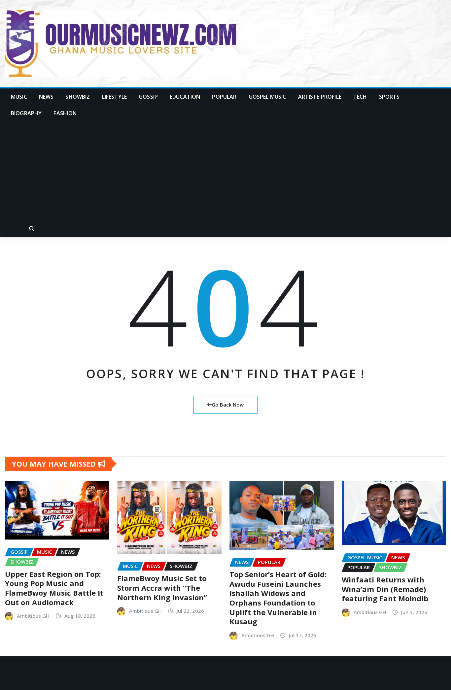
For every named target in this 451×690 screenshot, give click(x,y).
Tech (360, 96)
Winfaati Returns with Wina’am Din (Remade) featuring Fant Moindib (385, 589)
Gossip (148, 96)
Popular (224, 96)
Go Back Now (228, 404)
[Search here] (31, 228)
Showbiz (77, 96)
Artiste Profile (319, 96)
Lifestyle (114, 96)
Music (19, 96)
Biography (26, 113)
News (46, 96)
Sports (389, 96)
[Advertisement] (225, 171)
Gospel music (267, 96)
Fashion (65, 113)
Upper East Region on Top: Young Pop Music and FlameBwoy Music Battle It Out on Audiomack (54, 588)
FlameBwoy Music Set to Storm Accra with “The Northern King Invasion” (162, 587)
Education (185, 96)
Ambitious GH (33, 615)
